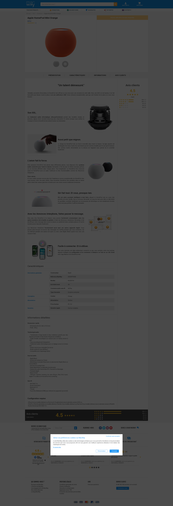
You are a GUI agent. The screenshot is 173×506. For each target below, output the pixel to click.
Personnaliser (102, 451)
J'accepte (114, 451)
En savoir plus (57, 447)
